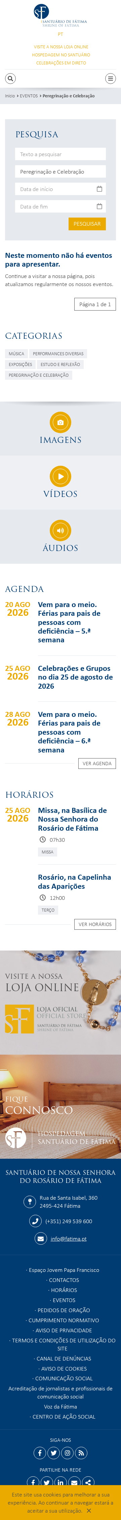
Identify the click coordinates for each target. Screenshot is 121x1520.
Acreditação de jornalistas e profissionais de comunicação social (60, 1392)
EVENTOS (29, 95)
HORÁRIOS (64, 1290)
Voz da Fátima (60, 1406)
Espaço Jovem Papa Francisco (64, 1269)
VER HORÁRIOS (95, 924)
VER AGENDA (97, 763)
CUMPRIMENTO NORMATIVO (64, 1320)
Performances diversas (58, 353)
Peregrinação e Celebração (69, 95)
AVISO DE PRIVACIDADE (64, 1330)
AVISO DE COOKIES (64, 1368)
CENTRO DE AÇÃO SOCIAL (64, 1416)
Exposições (20, 364)
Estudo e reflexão (60, 364)
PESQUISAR (87, 223)
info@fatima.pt (69, 1238)
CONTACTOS (64, 1280)
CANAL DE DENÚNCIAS (64, 1358)
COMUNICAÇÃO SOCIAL (64, 1378)
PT (60, 34)
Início (10, 95)
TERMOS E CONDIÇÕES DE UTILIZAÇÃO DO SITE (64, 1344)
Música (16, 353)
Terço (48, 910)
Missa (47, 851)
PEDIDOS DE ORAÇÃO (64, 1310)
